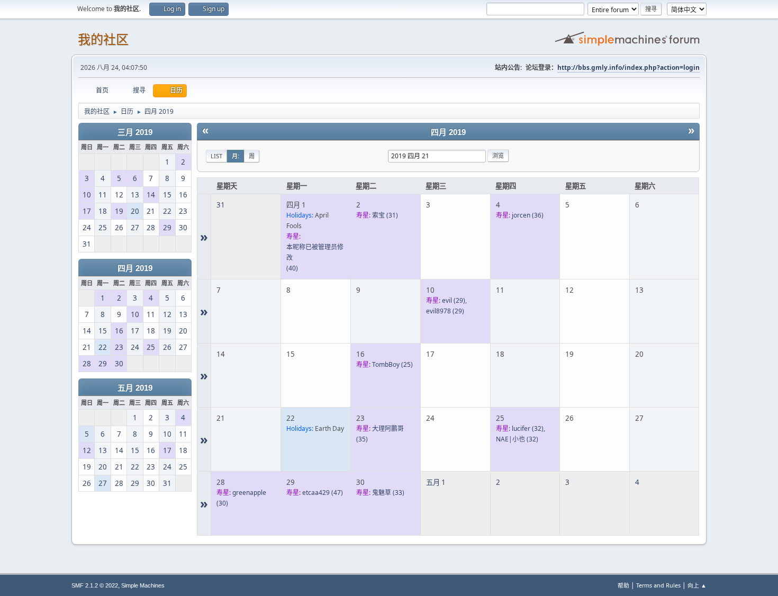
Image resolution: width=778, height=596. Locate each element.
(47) (322, 492)
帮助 (623, 585)
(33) (388, 492)
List (216, 156)
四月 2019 (134, 268)
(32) (528, 428)
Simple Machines (143, 585)
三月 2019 (134, 132)
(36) (528, 215)
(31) (385, 215)
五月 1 (436, 482)
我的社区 (103, 39)
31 (220, 205)
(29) (453, 300)
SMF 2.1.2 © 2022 (94, 585)
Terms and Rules (658, 585)
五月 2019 (134, 388)
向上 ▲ (697, 585)
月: (235, 156)
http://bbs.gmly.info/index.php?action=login (628, 67)
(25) (392, 364)
